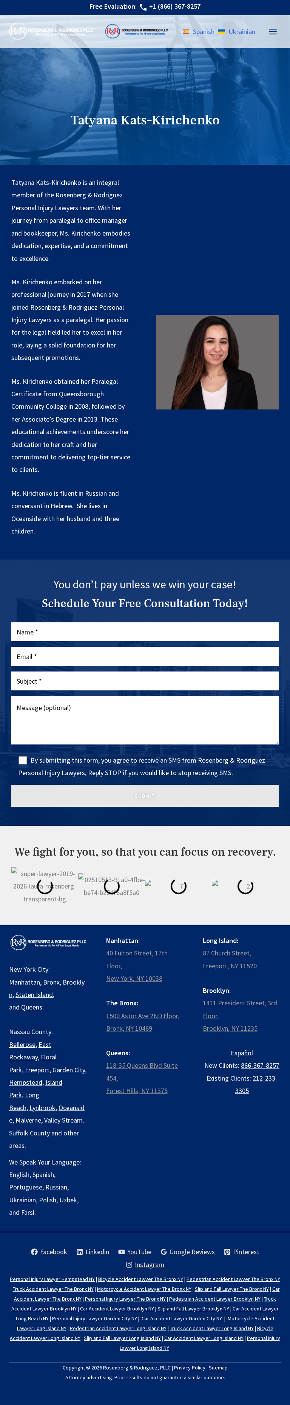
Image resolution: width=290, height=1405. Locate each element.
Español (242, 1052)
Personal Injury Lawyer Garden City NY (94, 1318)
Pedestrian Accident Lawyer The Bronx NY (233, 1279)
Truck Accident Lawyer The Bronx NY (53, 1289)
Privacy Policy (189, 1367)
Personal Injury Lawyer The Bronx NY (125, 1298)
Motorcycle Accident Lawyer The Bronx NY (144, 1289)
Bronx (51, 982)
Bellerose (22, 1044)
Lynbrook (42, 1107)
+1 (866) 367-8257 (175, 6)
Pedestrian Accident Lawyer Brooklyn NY (215, 1298)
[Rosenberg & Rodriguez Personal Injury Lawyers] (51, 31)
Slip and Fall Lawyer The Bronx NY (232, 1289)
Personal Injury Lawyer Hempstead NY (52, 1279)
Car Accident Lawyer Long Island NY (204, 1338)
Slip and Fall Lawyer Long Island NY (122, 1338)
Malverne (28, 1120)
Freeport (37, 1069)
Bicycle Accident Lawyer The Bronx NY (140, 1279)
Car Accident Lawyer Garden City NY (182, 1318)
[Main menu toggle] (272, 31)
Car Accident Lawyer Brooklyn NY (117, 1308)
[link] (198, 31)
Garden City (68, 1069)
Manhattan (24, 982)
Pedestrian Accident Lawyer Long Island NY (118, 1328)
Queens (31, 1007)
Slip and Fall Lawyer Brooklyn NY (193, 1308)
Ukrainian (22, 1200)
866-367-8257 (260, 1065)
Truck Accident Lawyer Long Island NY (212, 1328)
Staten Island (34, 994)
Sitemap (218, 1367)
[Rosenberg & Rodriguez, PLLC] (136, 31)
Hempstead (25, 1082)
